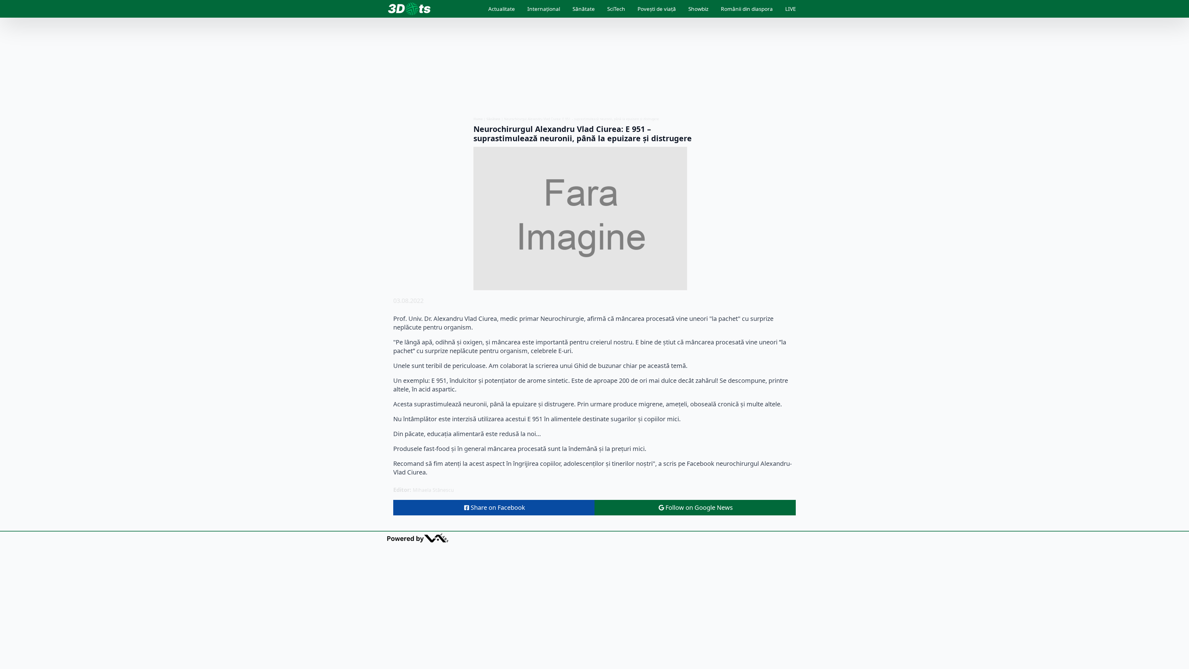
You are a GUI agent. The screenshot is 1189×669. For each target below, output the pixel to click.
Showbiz (698, 8)
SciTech (616, 8)
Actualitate (501, 8)
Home (478, 119)
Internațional (543, 8)
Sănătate (584, 8)
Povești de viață (657, 8)
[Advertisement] (594, 67)
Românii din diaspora (747, 8)
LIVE (790, 8)
